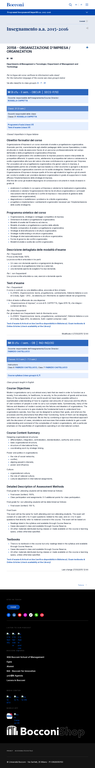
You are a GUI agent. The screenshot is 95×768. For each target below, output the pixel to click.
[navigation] (47, 12)
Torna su (81, 585)
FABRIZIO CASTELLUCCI (19, 351)
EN (76, 5)
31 (45, 83)
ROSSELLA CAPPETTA (18, 100)
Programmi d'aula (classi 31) (21, 124)
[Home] (15, 5)
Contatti (82, 21)
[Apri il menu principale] (87, 4)
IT (81, 5)
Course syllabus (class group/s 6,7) (24, 375)
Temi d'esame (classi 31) (19, 127)
